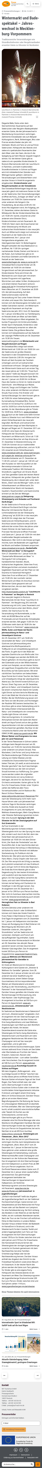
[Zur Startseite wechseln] (6, 4)
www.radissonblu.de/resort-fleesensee (18, 796)
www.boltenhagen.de (11, 262)
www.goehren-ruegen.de (12, 496)
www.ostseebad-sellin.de (12, 452)
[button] (32, 1464)
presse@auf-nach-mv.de (15, 1405)
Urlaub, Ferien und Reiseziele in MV (14, 1410)
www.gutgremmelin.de (19, 899)
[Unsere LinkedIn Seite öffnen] (15, 1450)
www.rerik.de (7, 286)
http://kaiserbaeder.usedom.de (15, 591)
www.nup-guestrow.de (23, 733)
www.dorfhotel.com (10, 1191)
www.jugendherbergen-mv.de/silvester (18, 1286)
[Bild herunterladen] (37, 116)
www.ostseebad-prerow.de (13, 548)
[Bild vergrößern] (21, 78)
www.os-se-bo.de (28, 262)
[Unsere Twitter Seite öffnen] (21, 1450)
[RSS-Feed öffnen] (26, 1450)
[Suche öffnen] (27, 4)
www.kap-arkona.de (23, 455)
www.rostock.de (31, 627)
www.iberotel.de (22, 1188)
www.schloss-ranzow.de (12, 1133)
